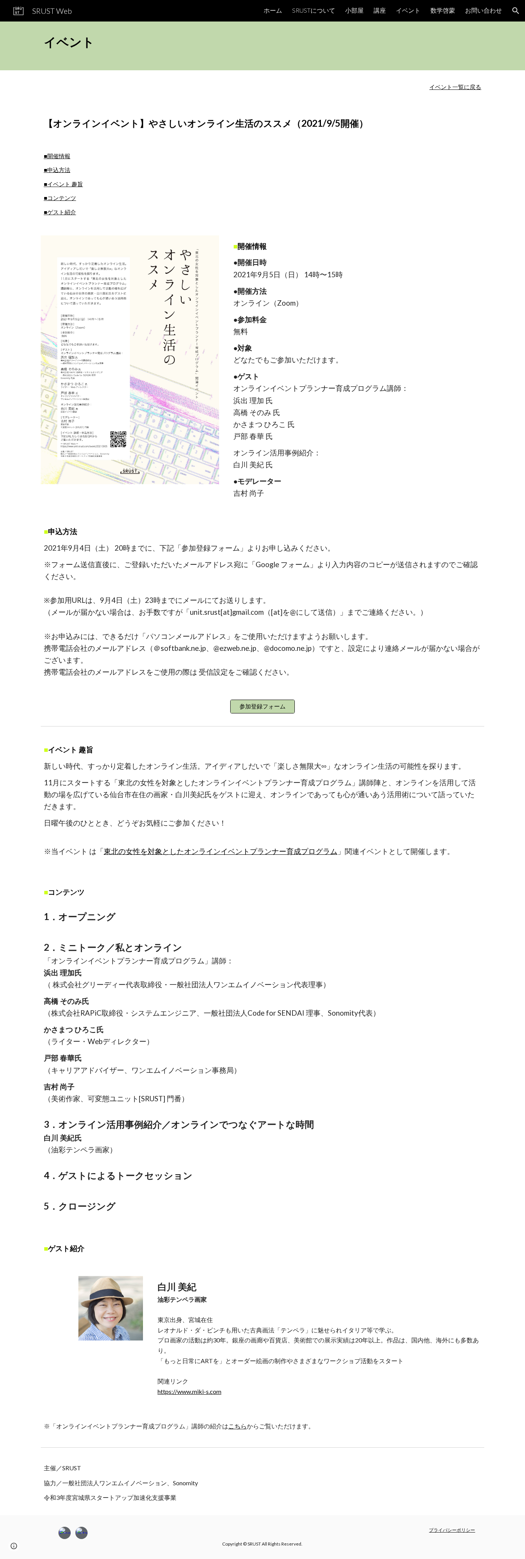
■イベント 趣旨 (63, 184)
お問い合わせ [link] (483, 10)
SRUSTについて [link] (313, 10)
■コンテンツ (60, 198)
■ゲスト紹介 (60, 212)
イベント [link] (408, 10)
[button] (516, 11)
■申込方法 (57, 170)
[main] (262, 46)
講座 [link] (380, 10)
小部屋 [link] (354, 10)
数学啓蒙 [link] (442, 10)
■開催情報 (57, 156)
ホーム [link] (273, 10)
